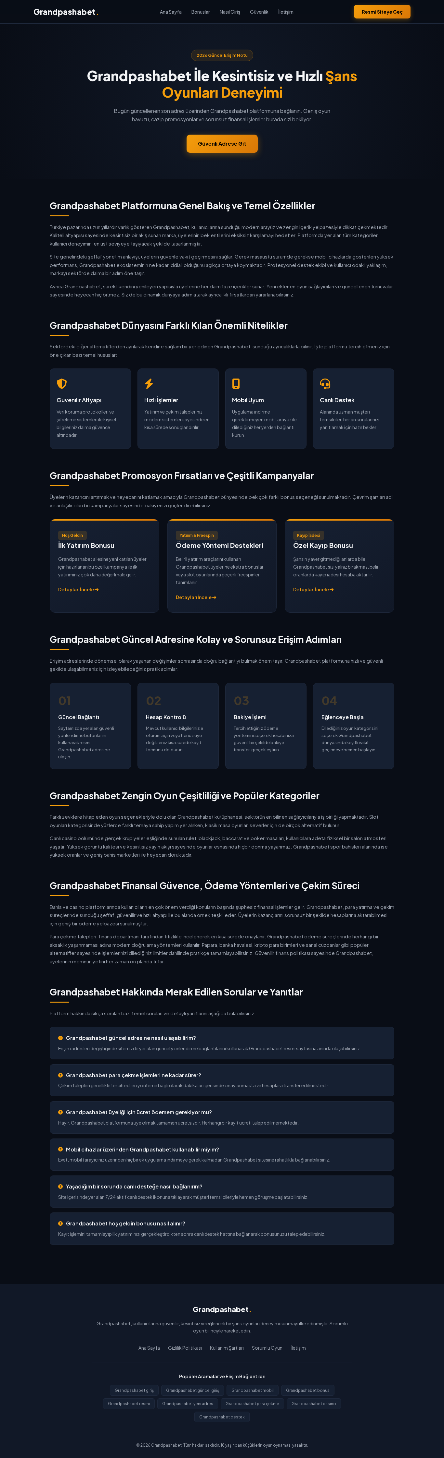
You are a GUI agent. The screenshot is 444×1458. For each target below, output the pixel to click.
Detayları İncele (76, 589)
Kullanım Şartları (227, 1348)
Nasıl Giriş (230, 12)
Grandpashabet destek (222, 1417)
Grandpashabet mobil (252, 1390)
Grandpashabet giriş (134, 1390)
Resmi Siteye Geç (382, 12)
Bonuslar (200, 12)
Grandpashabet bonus (308, 1390)
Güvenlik (259, 12)
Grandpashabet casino (314, 1403)
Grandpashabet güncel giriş (192, 1390)
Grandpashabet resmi (129, 1403)
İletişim (286, 12)
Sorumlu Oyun (267, 1348)
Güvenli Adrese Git (222, 143)
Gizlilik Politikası (185, 1348)
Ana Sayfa (171, 12)
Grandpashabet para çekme (252, 1403)
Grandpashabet (66, 12)
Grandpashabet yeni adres (187, 1403)
